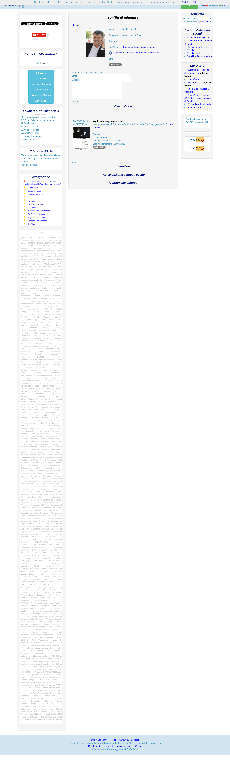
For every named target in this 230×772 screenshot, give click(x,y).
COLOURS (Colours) (30, 314)
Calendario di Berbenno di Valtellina (35, 479)
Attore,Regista (55, 603)
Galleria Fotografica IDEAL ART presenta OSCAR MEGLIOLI (41, 637)
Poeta (49, 608)
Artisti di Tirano (43, 465)
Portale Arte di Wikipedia (199, 104)
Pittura (58, 595)
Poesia (23, 598)
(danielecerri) (29, 320)
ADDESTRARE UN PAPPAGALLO (47, 706)
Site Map (31, 224)
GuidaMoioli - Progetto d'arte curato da (196, 73)
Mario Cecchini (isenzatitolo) (41, 373)
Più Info (185, 2)
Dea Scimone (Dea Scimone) (41, 328)
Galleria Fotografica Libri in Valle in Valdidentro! (41, 677)
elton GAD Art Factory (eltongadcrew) (41, 553)
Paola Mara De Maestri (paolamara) (41, 407)
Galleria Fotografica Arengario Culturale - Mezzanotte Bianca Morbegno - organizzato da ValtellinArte (41, 621)
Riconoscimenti (55, 288)
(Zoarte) (30, 444)
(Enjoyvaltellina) (28, 555)
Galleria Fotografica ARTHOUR (35, 698)
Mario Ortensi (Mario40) (41, 394)
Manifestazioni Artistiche (37, 221)
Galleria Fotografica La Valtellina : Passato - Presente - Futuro (41, 629)
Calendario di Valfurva (40, 529)
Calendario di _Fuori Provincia (48, 471)
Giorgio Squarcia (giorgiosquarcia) (35, 365)
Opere (47, 285)
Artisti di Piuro (33, 460)
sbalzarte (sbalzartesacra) (41, 426)
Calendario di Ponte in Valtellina (39, 516)
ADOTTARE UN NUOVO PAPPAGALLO (42, 590)
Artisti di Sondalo (39, 463)
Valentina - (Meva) (50, 571)
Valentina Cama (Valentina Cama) (46, 439)
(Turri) (25, 439)
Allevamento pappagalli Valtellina (46, 611)
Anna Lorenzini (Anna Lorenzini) (45, 301)
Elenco (75, 25)
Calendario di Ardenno (30, 476)
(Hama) (56, 367)
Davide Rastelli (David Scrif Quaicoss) (41, 322)
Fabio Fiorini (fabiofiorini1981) (33, 346)
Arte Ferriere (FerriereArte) (49, 555)
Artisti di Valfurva (28, 471)
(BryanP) (29, 539)
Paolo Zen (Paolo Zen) (32, 410)
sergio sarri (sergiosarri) (49, 431)
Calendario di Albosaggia (31, 473)
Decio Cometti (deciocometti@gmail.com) (41, 330)
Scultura (33, 598)
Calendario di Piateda (39, 513)
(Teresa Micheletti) (52, 436)
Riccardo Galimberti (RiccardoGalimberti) (41, 412)
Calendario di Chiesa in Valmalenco (46, 489)
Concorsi (41, 78)
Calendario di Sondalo (41, 518)
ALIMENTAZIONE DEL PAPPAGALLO (45, 537)
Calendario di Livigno (52, 502)
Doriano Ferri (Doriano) (50, 333)
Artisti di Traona (40, 468)
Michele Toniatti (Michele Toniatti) (35, 399)
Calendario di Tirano (35, 524)
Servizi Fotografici (41, 84)
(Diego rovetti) (29, 333)
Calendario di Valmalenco (39, 532)
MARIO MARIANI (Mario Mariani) (41, 391)
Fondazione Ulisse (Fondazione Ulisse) (37, 558)
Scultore (24, 611)
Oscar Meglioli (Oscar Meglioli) (48, 404)
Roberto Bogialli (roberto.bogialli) (41, 420)
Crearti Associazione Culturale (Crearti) (44, 550)
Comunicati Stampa (41, 95)
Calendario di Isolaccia (51, 500)
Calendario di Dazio (38, 494)
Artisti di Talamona (28, 465)
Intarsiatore (56, 606)
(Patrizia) (55, 410)
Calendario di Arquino (51, 476)
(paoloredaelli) (53, 574)
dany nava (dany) (51, 320)
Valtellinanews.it (195, 53)
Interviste (41, 73)
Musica (51, 595)
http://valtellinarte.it (100, 740)
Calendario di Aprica (52, 473)
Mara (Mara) (34, 386)
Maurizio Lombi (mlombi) (32, 574)
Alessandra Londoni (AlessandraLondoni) (41, 296)
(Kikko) (57, 375)
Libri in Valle (193, 79)
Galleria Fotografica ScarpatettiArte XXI (37, 656)
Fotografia (57, 592)
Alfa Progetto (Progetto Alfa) (41, 584)
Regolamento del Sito (36, 218)
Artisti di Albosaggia (29, 447)
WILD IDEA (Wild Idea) (30, 441)
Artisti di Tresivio (54, 468)
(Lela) (26, 378)
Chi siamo (32, 207)
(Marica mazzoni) (29, 389)
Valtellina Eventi (195, 50)
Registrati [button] (190, 4)
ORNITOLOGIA (55, 587)
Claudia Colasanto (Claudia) (47, 312)
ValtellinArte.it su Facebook (126, 740)
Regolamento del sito (98, 746)
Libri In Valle (41, 100)
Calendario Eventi (35, 188)
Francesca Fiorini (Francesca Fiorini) (44, 349)
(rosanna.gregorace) (30, 423)
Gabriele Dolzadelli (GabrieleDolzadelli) (38, 359)
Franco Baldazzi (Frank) (41, 357)
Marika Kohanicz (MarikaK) (49, 389)
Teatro (42, 598)
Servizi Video (41, 89)
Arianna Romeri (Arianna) (31, 304)
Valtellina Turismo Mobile (199, 56)
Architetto (38, 603)
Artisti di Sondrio (54, 463)
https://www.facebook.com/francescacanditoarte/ (136, 52)
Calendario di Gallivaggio (49, 497)
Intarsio (32, 595)
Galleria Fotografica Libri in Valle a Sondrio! (41, 675)
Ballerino (24, 606)
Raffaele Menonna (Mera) (41, 396)
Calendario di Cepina (40, 486)
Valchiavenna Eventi (197, 47)
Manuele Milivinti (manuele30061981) (41, 566)
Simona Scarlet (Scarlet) (32, 428)
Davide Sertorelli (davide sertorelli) (41, 325)
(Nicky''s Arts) (27, 404)
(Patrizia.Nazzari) (30, 577)
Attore (45, 603)
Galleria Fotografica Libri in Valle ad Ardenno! (41, 680)
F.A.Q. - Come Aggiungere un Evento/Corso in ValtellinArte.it (41, 253)
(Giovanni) (56, 365)
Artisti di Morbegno (46, 457)
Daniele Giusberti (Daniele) (47, 317)
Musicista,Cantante (28, 608)
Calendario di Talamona (39, 521)
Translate (206, 21)
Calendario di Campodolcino (39, 481)
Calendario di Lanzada (30, 502)
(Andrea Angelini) (29, 298)
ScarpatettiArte (194, 107)
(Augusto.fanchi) (49, 306)
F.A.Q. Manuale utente (37, 214)
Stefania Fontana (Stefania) (32, 436)
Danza (46, 592)
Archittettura (26, 592)
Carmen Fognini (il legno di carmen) (41, 370)
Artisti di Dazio (55, 452)
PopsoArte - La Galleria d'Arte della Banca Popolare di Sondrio (197, 98)
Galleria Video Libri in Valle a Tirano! (37, 709)
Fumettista (45, 606)
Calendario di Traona (40, 526)
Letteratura (41, 595)
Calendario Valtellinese (198, 37)
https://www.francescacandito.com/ (139, 47)
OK (194, 2)
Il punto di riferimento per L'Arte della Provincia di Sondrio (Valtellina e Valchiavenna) (41, 279)
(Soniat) (56, 434)
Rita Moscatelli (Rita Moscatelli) (41, 415)
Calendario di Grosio (30, 500)
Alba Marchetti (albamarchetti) (41, 293)
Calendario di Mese (51, 508)
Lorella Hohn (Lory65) (30, 381)
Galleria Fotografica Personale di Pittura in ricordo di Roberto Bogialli (41, 701)
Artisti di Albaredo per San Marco (47, 444)
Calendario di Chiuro (30, 492)
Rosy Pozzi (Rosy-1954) (50, 423)
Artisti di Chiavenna (39, 452)
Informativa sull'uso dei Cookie (127, 746)
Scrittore (57, 608)
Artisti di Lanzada (45, 455)
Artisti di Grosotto (28, 455)
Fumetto (24, 595)
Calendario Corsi (34, 191)
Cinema (37, 592)
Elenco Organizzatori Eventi (49, 243)
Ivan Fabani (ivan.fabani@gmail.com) (36, 375)
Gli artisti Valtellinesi (35, 194)
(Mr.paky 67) (34, 402)
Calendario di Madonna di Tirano (35, 505)
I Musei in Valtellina (35, 204)
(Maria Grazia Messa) (51, 386)
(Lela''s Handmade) (49, 378)
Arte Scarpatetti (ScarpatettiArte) (34, 587)
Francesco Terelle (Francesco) (41, 351)
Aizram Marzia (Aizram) (49, 291)
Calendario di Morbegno (31, 510)
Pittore (41, 608)
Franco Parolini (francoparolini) (41, 354)
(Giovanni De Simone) (33, 367)
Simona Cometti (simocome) (34, 434)
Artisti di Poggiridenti (48, 460)
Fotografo (34, 606)
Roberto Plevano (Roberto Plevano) (41, 418)
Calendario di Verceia (37, 534)
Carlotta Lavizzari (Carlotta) (32, 309)
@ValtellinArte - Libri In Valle (39, 211)
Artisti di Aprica (46, 447)
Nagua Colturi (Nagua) (51, 402)
